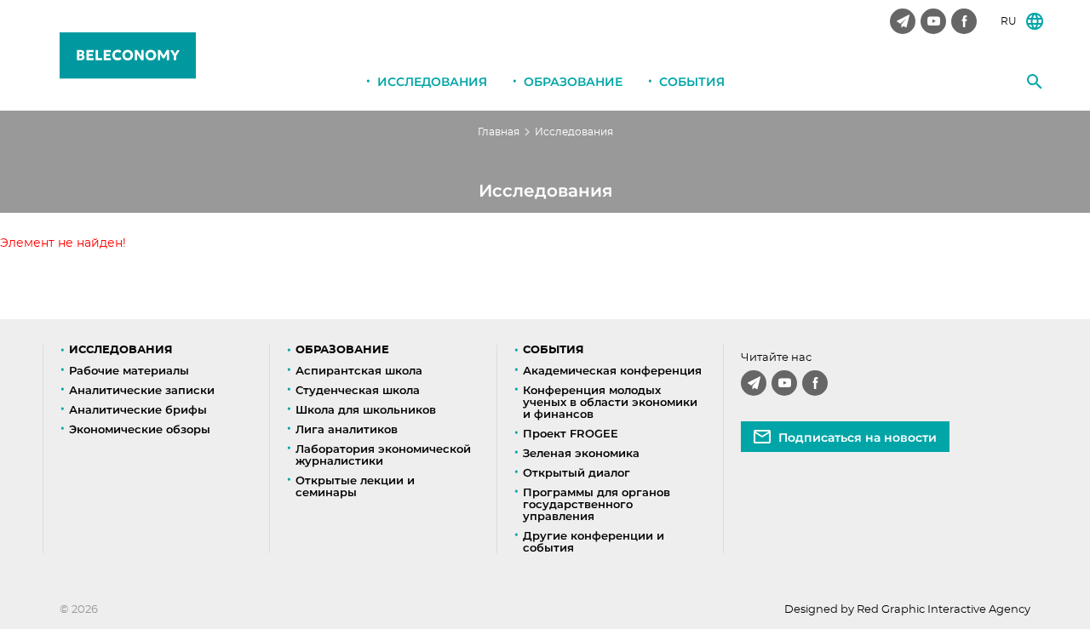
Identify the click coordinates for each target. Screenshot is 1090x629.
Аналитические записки (142, 390)
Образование (573, 81)
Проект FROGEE (570, 433)
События (692, 81)
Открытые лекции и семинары (355, 486)
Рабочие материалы (129, 370)
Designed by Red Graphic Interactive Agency (907, 609)
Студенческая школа (357, 390)
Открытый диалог (576, 472)
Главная (498, 132)
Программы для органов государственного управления (596, 504)
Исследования (432, 81)
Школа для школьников (365, 409)
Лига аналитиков (346, 429)
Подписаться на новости (857, 437)
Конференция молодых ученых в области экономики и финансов (610, 401)
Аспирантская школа (358, 370)
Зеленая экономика (581, 453)
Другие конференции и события (593, 541)
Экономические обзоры (139, 429)
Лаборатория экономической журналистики (383, 454)
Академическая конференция (612, 370)
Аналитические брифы (138, 409)
